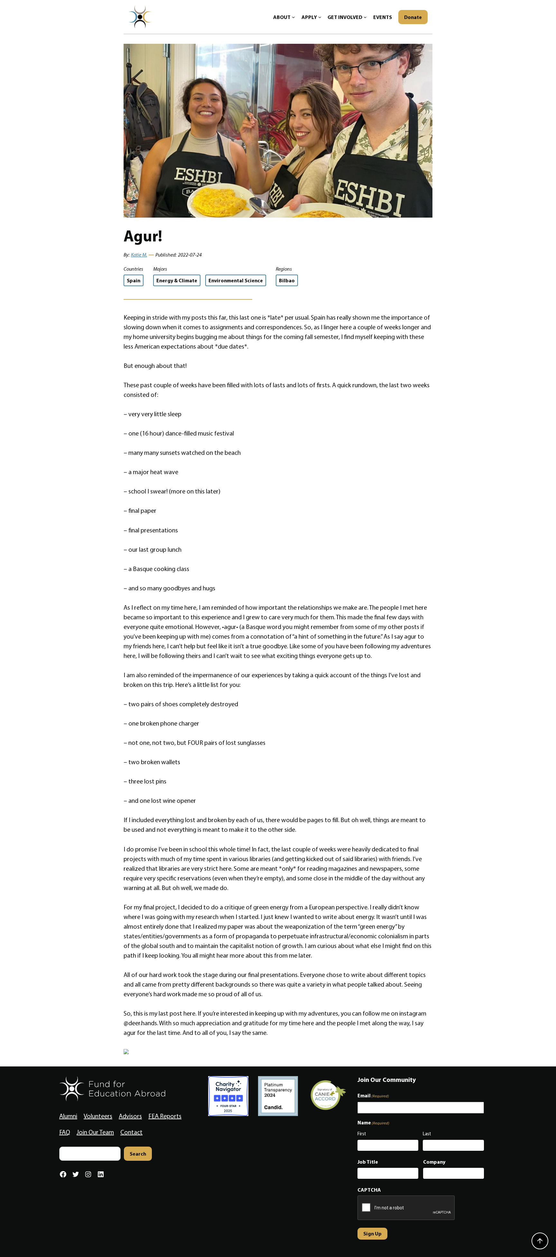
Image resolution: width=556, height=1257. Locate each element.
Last (427, 1134)
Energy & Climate (176, 280)
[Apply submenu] (319, 17)
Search (138, 1153)
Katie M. (139, 255)
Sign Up (372, 1233)
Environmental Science (235, 280)
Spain (133, 280)
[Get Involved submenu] (365, 17)
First (361, 1134)
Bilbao (287, 280)
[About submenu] (293, 17)
